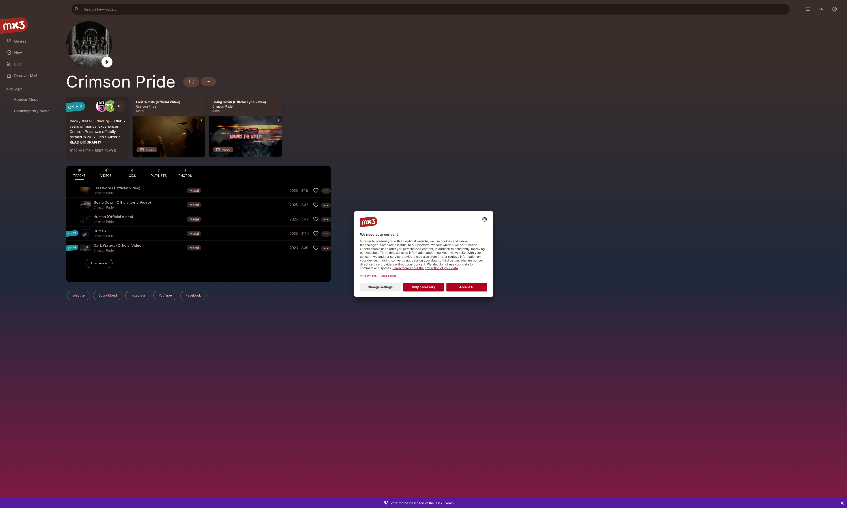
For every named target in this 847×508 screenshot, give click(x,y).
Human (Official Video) (113, 217)
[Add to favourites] (316, 190)
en (821, 9)
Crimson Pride (146, 106)
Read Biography (85, 142)
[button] (198, 190)
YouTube (165, 295)
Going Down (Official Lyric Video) (239, 102)
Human (100, 231)
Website (79, 295)
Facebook (193, 295)
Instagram (138, 295)
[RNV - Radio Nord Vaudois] (110, 106)
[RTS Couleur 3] (101, 106)
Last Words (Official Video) (158, 102)
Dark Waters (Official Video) (118, 245)
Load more (99, 263)
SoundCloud (108, 295)
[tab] (79, 173)
